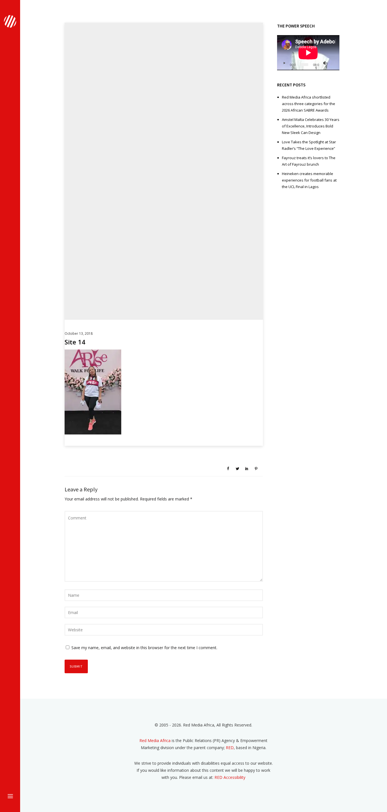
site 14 (75, 342)
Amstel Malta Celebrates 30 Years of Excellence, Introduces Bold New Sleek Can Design (310, 126)
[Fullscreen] (333, 63)
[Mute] (325, 63)
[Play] (284, 63)
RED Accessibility (229, 777)
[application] (308, 52)
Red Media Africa (155, 740)
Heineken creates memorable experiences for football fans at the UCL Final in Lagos (309, 180)
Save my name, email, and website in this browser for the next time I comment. (144, 647)
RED (230, 747)
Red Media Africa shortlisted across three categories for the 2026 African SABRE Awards (308, 104)
